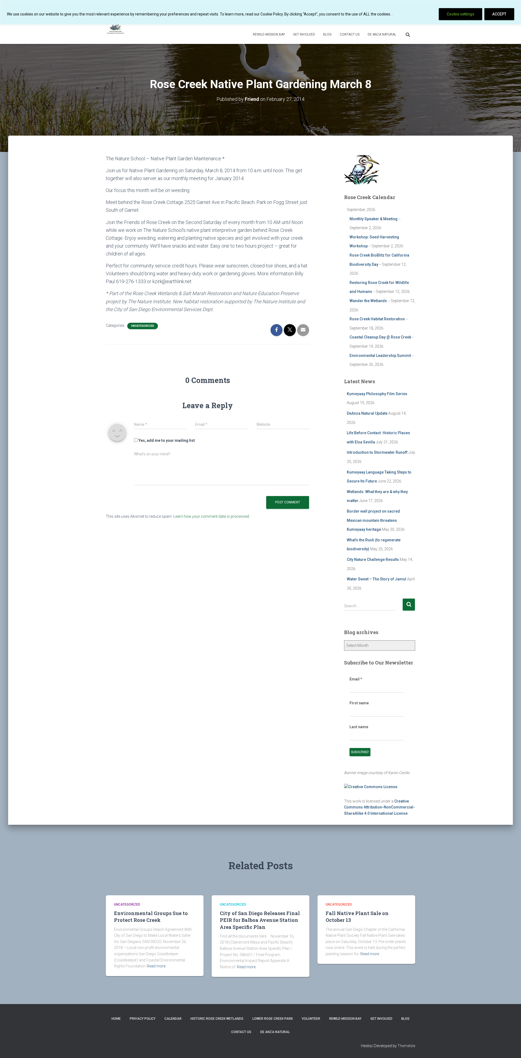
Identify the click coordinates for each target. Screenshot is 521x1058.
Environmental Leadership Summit (380, 355)
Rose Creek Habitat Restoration (377, 319)
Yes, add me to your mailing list (166, 440)
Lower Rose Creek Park (272, 1019)
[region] (260, 12)
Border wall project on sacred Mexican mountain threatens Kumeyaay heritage (373, 520)
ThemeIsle (406, 1046)
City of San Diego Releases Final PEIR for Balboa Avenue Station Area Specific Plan (260, 920)
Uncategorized (142, 325)
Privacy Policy (142, 1019)
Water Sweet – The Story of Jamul (376, 579)
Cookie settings (460, 14)
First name (359, 703)
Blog (327, 34)
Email (356, 679)
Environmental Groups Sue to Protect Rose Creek (151, 916)
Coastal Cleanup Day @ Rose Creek (380, 337)
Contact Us (350, 34)
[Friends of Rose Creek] (116, 27)
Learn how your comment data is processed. (211, 516)
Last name (359, 727)
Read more (156, 966)
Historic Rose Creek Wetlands (216, 1019)
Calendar (173, 1019)
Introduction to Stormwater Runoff (377, 452)
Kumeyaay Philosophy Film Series (377, 394)
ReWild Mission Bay (269, 34)
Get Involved (304, 34)
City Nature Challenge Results (373, 559)
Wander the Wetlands (368, 301)
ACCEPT (499, 14)
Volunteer (311, 1019)
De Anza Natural (382, 34)
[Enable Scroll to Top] (510, 1047)
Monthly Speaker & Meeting (374, 219)
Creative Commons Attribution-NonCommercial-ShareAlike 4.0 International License (379, 807)
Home (116, 1019)
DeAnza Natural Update (367, 413)
